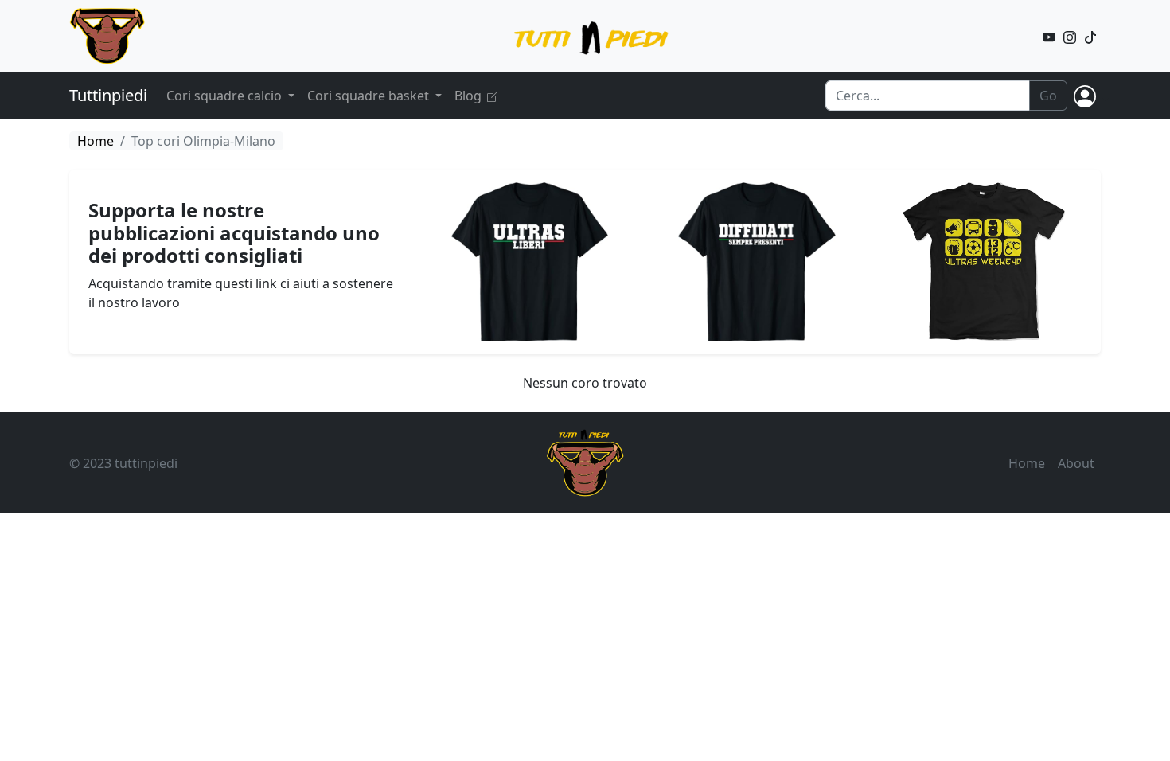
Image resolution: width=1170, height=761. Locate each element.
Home (95, 141)
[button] (1088, 95)
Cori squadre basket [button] (369, 95)
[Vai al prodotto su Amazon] (529, 260)
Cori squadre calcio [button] (225, 95)
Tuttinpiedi (108, 95)
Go (1048, 95)
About (1076, 463)
